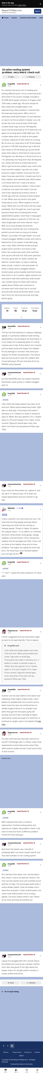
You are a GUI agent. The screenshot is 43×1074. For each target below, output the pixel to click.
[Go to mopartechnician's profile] (4, 374)
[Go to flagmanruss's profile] (4, 632)
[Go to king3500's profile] (4, 85)
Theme (5, 1052)
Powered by (22, 1064)
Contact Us (28, 1052)
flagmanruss (13, 631)
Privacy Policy (16, 1052)
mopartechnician (14, 373)
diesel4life (12, 326)
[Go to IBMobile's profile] (4, 509)
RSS (22, 1056)
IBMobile (11, 508)
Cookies (37, 1052)
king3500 (11, 84)
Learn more (4, 4)
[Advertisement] (21, 42)
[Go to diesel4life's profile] (4, 327)
